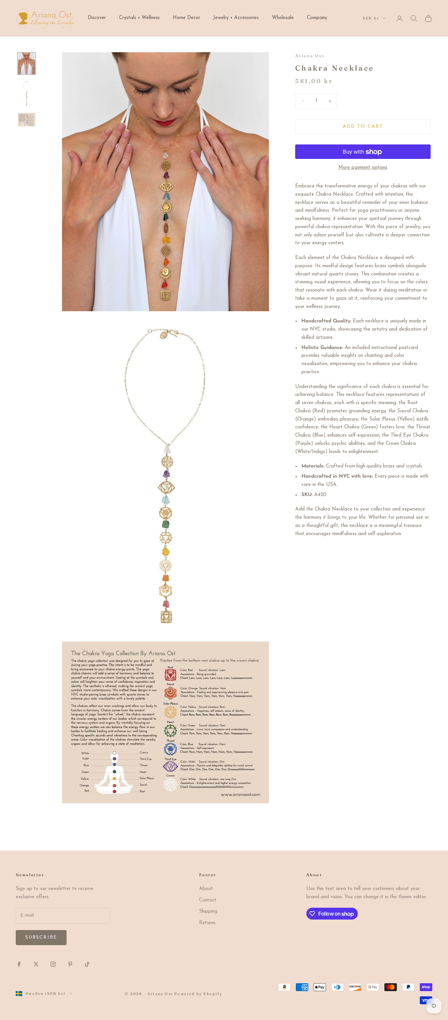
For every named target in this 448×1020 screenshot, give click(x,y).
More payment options (362, 167)
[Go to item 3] (26, 119)
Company (317, 17)
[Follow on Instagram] (53, 964)
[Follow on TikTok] (87, 964)
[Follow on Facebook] (19, 964)
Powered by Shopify (198, 993)
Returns (207, 923)
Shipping (208, 911)
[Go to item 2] (26, 93)
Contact (207, 900)
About (206, 888)
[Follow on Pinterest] (70, 964)
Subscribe (41, 937)
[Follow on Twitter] (36, 964)
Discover (97, 17)
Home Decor (186, 17)
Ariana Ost (309, 55)
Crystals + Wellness (139, 17)
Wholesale (283, 17)
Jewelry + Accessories (236, 17)
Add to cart (363, 126)
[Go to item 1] (26, 63)
